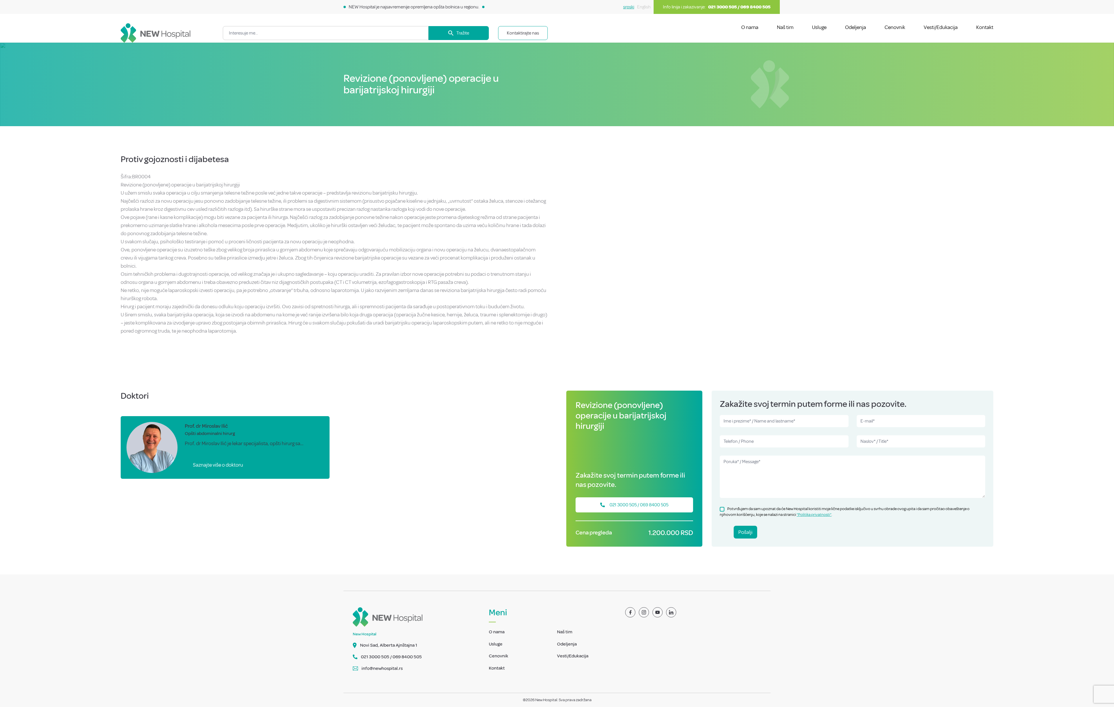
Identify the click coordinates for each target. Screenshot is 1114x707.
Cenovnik (895, 27)
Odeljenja (855, 27)
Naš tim (785, 27)
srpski (628, 7)
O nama (749, 27)
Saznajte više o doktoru (218, 465)
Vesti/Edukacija (941, 27)
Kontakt (984, 27)
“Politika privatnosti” (814, 514)
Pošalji (745, 532)
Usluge (819, 27)
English (644, 7)
